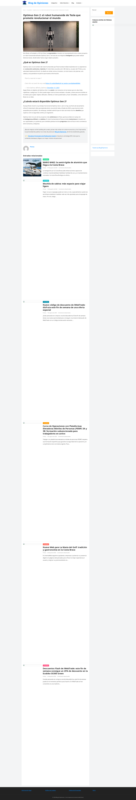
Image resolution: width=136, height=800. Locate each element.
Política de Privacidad (75, 790)
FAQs (94, 790)
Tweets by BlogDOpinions (100, 148)
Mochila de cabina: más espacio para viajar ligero (64, 185)
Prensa (32, 147)
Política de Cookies (50, 790)
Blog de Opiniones (38, 2)
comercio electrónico (79, 797)
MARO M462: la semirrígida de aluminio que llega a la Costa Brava (65, 163)
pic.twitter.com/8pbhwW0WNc (71, 83)
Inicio (24, 10)
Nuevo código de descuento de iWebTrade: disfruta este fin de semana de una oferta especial (64, 307)
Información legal (26, 790)
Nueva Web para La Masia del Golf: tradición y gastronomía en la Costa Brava (65, 548)
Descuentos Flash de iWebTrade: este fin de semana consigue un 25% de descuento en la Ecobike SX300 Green (65, 671)
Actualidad (29, 10)
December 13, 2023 (53, 88)
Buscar (94, 10)
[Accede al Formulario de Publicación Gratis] (42, 136)
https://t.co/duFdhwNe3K (53, 83)
